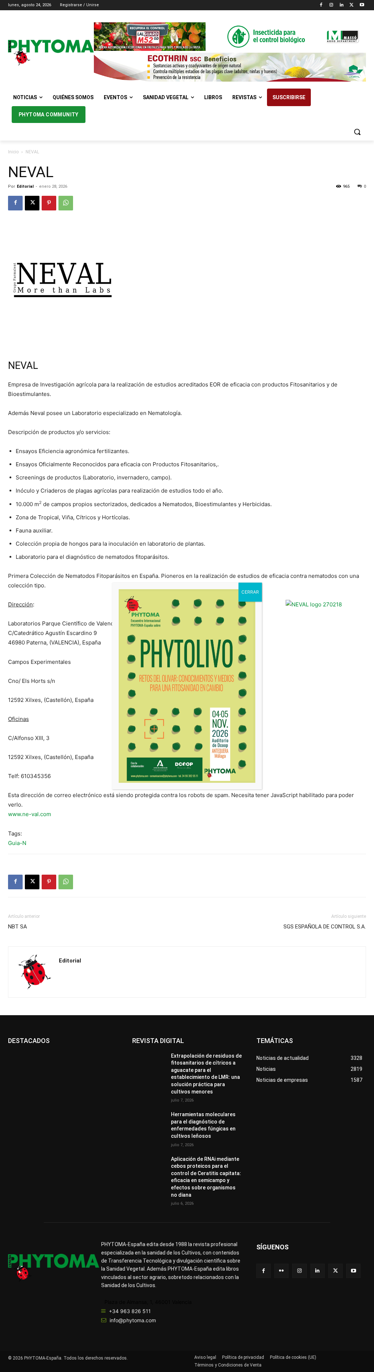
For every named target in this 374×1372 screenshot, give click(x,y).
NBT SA (17, 926)
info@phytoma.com (133, 1320)
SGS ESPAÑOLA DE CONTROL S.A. (324, 926)
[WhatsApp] (65, 203)
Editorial (25, 186)
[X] (351, 5)
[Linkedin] (341, 5)
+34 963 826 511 (130, 1311)
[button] (357, 132)
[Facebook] (321, 5)
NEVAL (23, 365)
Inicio (13, 151)
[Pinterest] (49, 203)
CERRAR (250, 592)
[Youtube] (362, 5)
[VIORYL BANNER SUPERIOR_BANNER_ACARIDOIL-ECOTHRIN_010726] (230, 67)
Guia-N (17, 843)
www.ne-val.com (29, 814)
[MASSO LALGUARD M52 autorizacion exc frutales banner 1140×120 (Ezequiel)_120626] (230, 36)
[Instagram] (331, 5)
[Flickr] (281, 1271)
